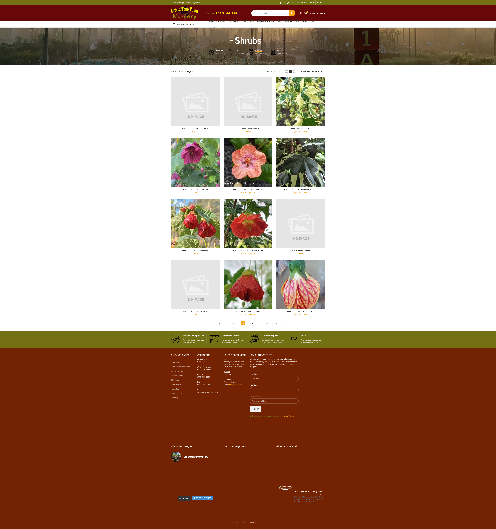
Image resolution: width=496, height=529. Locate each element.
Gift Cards (175, 380)
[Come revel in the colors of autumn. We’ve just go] (178, 469)
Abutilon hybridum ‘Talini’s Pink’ (195, 311)
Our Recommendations (180, 367)
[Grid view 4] (294, 71)
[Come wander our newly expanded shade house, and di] (195, 469)
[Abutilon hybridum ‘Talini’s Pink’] (195, 284)
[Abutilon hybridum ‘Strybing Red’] (195, 223)
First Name (254, 374)
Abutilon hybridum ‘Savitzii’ (301, 128)
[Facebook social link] (280, 3)
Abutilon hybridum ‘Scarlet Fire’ (195, 189)
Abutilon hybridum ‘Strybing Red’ (195, 250)
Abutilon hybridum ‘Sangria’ (248, 128)
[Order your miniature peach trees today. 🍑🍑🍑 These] (212, 469)
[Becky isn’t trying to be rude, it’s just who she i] (212, 489)
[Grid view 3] (290, 71)
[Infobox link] (189, 339)
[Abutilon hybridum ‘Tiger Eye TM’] (300, 284)
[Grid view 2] (286, 71)
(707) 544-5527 (203, 385)
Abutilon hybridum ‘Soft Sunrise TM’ (248, 189)
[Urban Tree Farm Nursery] (285, 488)
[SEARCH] (292, 13)
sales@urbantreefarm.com (207, 392)
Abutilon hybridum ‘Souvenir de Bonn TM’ (300, 189)
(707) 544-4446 (227, 13)
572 (271, 323)
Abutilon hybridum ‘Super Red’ (300, 250)
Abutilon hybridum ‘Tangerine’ (248, 311)
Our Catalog (175, 362)
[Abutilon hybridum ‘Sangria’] (248, 101)
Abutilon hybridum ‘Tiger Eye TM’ (300, 311)
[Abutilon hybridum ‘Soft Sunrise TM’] (248, 162)
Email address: (255, 396)
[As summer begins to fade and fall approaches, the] (195, 489)
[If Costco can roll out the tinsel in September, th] (178, 479)
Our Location (176, 384)
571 (267, 323)
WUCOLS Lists (177, 371)
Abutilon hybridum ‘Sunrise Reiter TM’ (248, 250)
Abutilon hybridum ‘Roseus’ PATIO (195, 128)
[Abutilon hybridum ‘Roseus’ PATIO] (195, 101)
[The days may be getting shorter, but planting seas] (195, 479)
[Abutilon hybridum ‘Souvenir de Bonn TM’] (300, 162)
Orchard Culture (177, 375)
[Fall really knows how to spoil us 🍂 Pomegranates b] (178, 489)
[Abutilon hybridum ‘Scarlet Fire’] (195, 162)
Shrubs (181, 71)
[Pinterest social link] (288, 3)
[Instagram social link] (284, 3)
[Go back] (231, 40)
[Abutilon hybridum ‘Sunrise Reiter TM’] (248, 223)
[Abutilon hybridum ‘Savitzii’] (300, 101)
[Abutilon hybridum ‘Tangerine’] (248, 284)
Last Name (254, 385)
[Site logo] (184, 13)
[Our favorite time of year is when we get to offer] (212, 479)
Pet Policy (175, 389)
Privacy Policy (176, 393)
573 (276, 323)
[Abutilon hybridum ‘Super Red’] (300, 223)
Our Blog (174, 397)
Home (173, 71)
